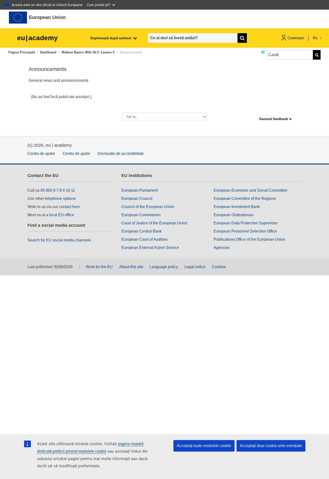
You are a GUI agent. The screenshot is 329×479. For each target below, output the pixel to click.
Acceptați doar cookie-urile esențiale (271, 446)
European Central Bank (141, 231)
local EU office (61, 215)
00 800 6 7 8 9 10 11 (57, 190)
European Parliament (139, 190)
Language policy (164, 267)
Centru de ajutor (41, 153)
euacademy (37, 38)
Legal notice (194, 267)
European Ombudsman (233, 215)
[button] (264, 56)
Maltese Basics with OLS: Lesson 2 (88, 52)
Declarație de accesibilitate (121, 153)
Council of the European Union (147, 207)
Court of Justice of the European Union (154, 223)
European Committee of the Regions (245, 198)
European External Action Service (150, 248)
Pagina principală (21, 52)
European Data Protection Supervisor (245, 223)
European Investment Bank (237, 207)
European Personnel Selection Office (245, 231)
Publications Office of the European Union (249, 239)
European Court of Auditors (144, 239)
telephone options (60, 198)
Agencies (222, 248)
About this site (131, 267)
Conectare (296, 38)
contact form (69, 207)
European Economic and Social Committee (250, 190)
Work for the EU (99, 267)
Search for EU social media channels (59, 240)
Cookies (219, 267)
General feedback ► (275, 119)
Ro (315, 38)
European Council (136, 198)
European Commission (141, 215)
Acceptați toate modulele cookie (204, 446)
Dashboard (48, 52)
